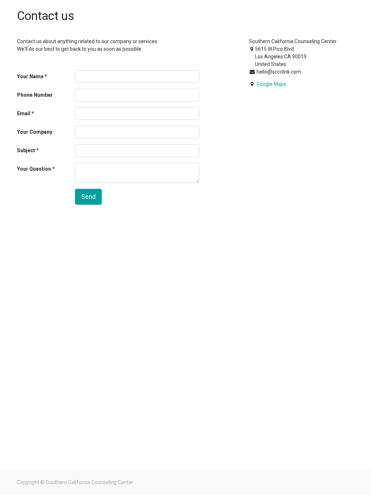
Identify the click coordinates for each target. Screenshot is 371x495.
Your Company (34, 132)
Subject (26, 150)
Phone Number (35, 95)
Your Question (34, 169)
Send (88, 196)
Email (23, 113)
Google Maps (271, 84)
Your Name (30, 76)
